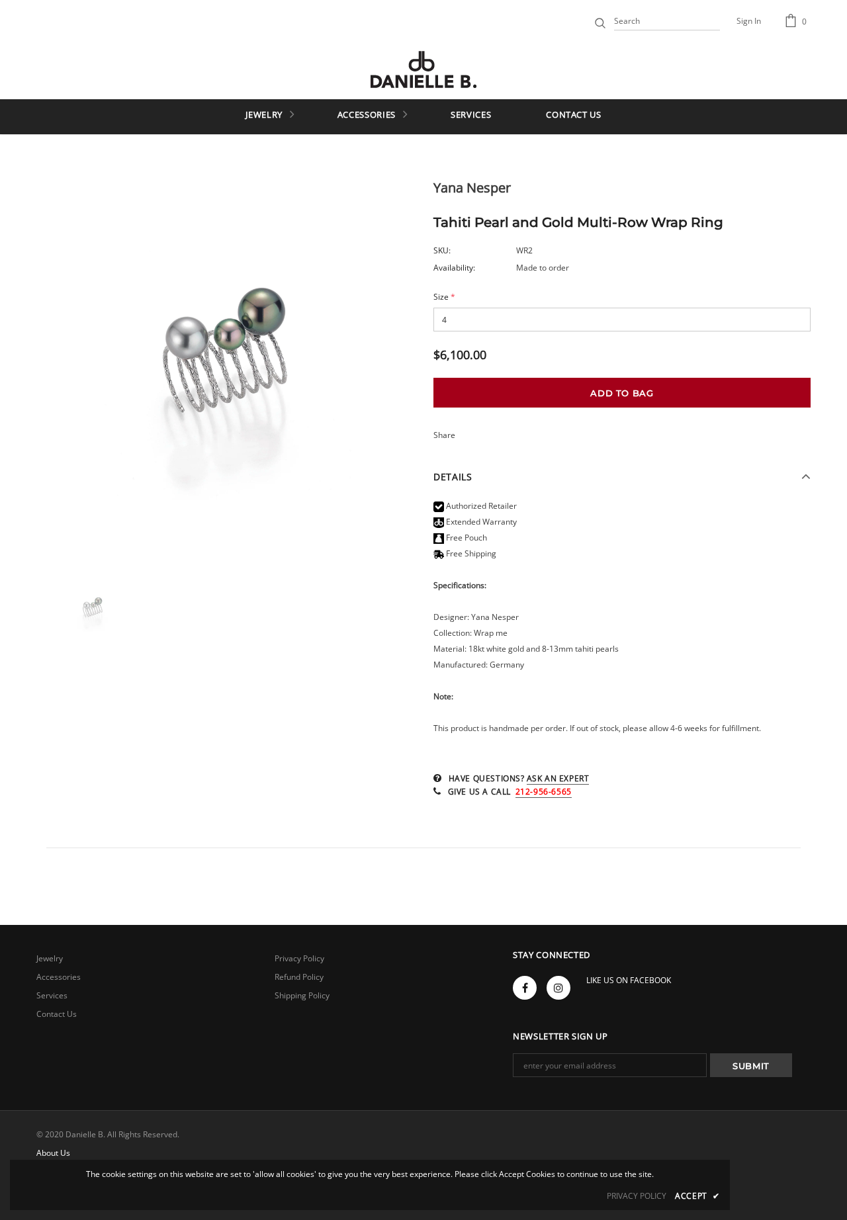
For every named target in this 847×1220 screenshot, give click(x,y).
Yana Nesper (472, 187)
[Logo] (423, 69)
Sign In (748, 20)
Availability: (454, 267)
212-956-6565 (543, 791)
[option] (225, 372)
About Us (53, 1152)
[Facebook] (525, 988)
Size (444, 296)
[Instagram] (558, 988)
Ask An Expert (558, 778)
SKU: (442, 250)
